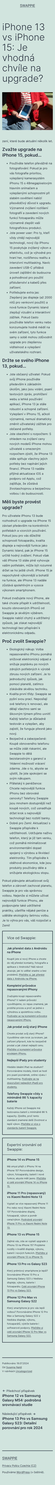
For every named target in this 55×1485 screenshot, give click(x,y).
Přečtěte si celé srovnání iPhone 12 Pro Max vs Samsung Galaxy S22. (26, 1331)
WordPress (23, 1472)
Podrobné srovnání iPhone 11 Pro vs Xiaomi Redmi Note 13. (27, 1223)
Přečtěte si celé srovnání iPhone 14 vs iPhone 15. (27, 1182)
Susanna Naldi (14, 1367)
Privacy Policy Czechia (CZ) (19, 1465)
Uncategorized (24, 1371)
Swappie (27, 6)
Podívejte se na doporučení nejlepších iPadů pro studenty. (25, 1082)
